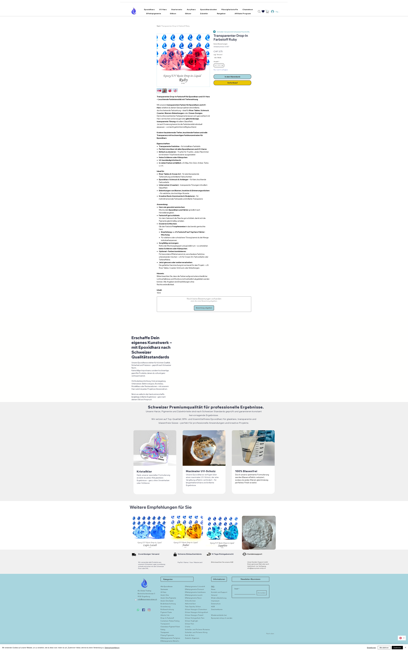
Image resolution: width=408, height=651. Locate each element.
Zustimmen (397, 648)
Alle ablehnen (384, 648)
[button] (241, 307)
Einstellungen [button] (371, 648)
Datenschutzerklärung (112, 648)
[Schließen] (405, 647)
